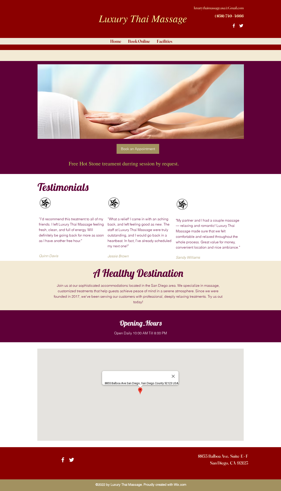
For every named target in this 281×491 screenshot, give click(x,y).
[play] (233, 68)
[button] (141, 101)
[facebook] (233, 25)
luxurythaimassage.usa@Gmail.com (219, 7)
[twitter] (241, 25)
